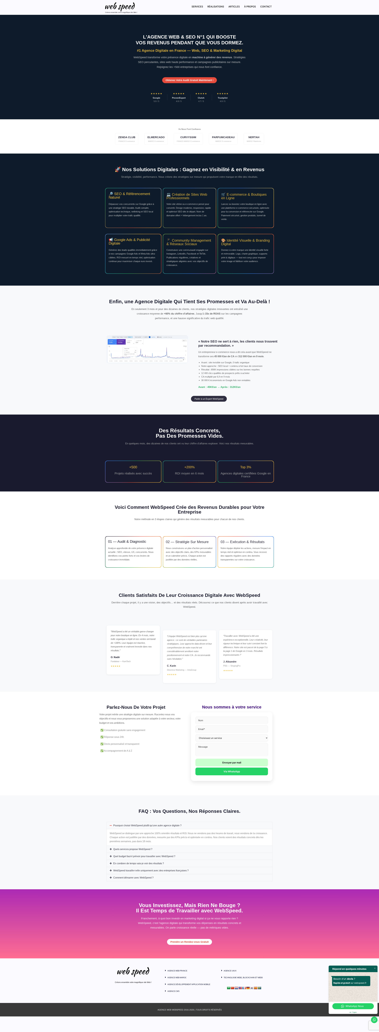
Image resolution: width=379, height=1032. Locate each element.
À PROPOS (250, 6)
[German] (248, 988)
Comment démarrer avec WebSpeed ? (133, 872)
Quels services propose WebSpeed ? (132, 844)
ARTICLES (234, 6)
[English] (240, 988)
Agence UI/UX (230, 971)
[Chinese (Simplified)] (232, 988)
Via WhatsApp (232, 771)
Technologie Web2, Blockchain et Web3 (243, 978)
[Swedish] (259, 988)
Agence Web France (177, 971)
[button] (189, 820)
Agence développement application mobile (188, 984)
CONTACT (266, 6)
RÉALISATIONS (215, 6)
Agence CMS (173, 991)
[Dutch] (236, 988)
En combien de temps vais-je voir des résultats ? (138, 858)
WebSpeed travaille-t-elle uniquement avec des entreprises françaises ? (151, 865)
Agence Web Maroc (177, 978)
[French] (244, 988)
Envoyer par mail (231, 762)
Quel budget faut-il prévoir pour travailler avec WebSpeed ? (144, 851)
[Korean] (252, 988)
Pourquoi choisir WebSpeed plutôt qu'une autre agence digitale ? (147, 820)
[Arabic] (229, 988)
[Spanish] (255, 988)
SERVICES (197, 6)
